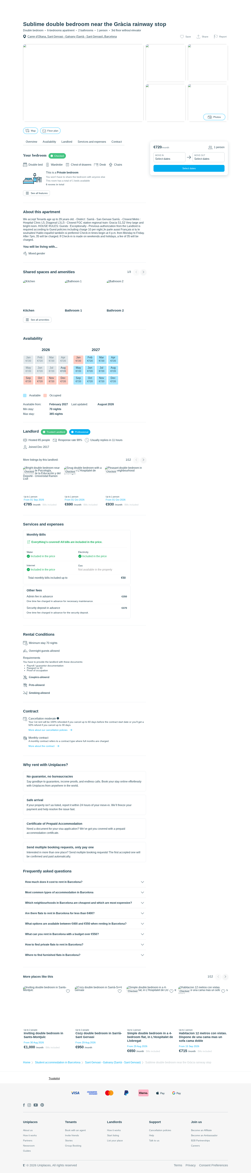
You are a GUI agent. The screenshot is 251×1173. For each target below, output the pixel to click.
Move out (199, 155)
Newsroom (29, 1145)
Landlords (114, 1122)
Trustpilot (54, 1078)
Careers (195, 1145)
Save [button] (188, 36)
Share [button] (205, 36)
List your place (115, 1140)
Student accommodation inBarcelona (57, 1062)
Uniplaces (30, 1122)
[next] (56, 480)
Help (151, 1135)
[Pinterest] (42, 1105)
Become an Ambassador (204, 1135)
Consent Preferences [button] (213, 1165)
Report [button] (223, 36)
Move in (159, 155)
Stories (69, 1140)
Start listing (113, 1135)
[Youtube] (36, 1105)
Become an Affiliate (201, 1130)
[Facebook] (24, 1105)
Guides (27, 1151)
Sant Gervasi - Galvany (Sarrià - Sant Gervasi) (113, 1062)
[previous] (27, 480)
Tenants (71, 1122)
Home (26, 1062)
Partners (27, 1140)
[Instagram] (29, 1105)
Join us (196, 1122)
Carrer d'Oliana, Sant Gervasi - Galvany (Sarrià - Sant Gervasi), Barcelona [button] (72, 36)
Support (155, 1122)
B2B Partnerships (200, 1140)
